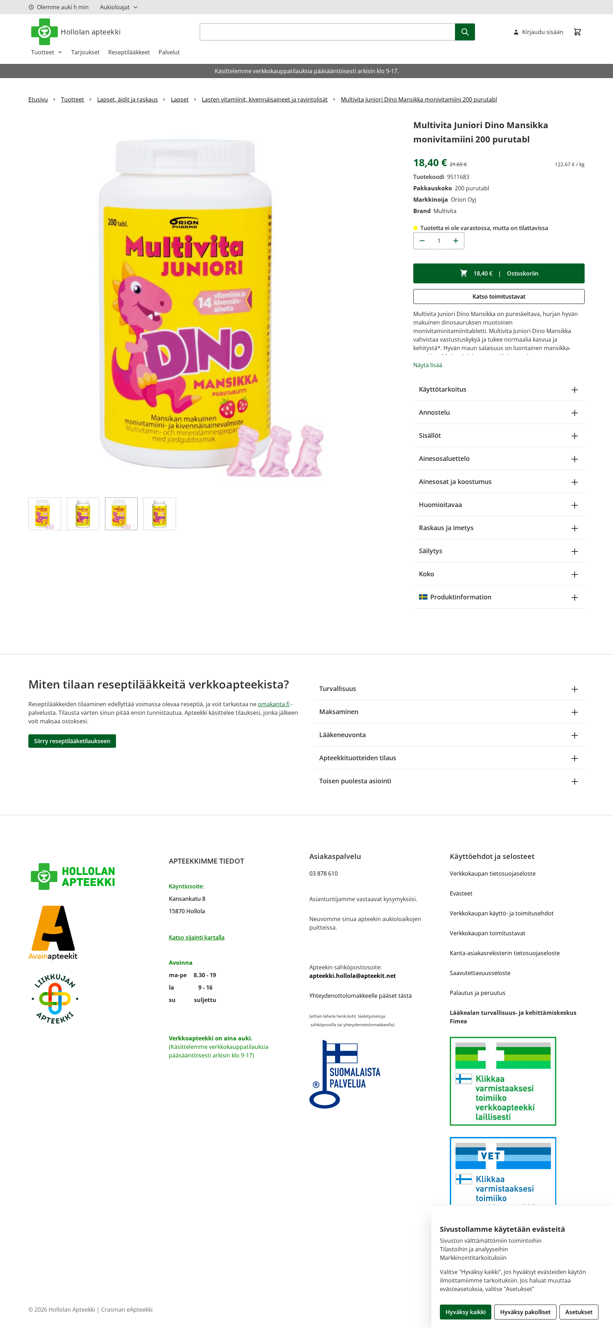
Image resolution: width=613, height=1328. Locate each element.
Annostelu (434, 412)
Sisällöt (430, 435)
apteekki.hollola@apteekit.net (352, 976)
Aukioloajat (115, 7)
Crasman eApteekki (127, 1309)
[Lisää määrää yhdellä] (455, 240)
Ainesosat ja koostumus (455, 481)
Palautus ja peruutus (478, 993)
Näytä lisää (427, 365)
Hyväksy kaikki (466, 1312)
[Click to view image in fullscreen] (213, 303)
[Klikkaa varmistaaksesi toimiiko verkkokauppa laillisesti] (517, 1081)
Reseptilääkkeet (129, 52)
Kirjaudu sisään (542, 32)
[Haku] (465, 31)
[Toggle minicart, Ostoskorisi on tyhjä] (577, 32)
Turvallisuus (337, 688)
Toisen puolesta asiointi (355, 781)
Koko (426, 574)
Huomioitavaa (440, 504)
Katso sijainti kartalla (197, 937)
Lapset (180, 99)
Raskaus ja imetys (446, 527)
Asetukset (578, 1312)
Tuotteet (42, 52)
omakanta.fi (273, 704)
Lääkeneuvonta (342, 734)
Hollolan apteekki (91, 32)
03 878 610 (323, 873)
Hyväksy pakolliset (525, 1312)
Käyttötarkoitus (442, 389)
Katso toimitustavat (499, 296)
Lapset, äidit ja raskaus (127, 99)
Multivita (445, 211)
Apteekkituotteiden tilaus (357, 757)
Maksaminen (338, 711)
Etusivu (38, 99)
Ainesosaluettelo (444, 458)
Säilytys (430, 550)
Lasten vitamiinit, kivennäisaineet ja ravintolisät (265, 99)
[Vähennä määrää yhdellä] (421, 240)
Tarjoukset (85, 52)
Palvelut (169, 52)
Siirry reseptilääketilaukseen (72, 741)
